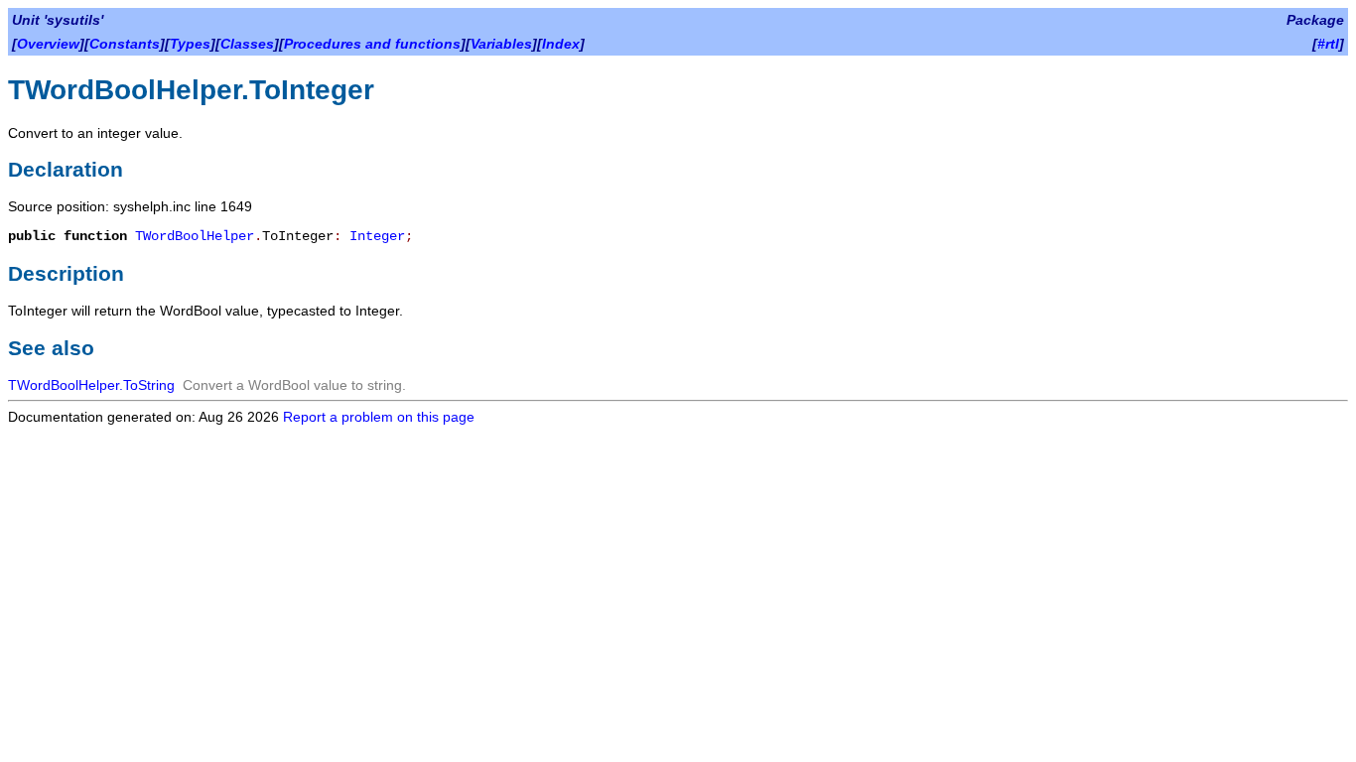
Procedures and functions (372, 44)
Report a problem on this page (379, 417)
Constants (124, 44)
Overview (48, 44)
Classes (247, 44)
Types (190, 44)
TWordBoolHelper (194, 236)
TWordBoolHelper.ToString (91, 385)
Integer (377, 236)
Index (561, 44)
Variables (501, 44)
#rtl (1328, 44)
